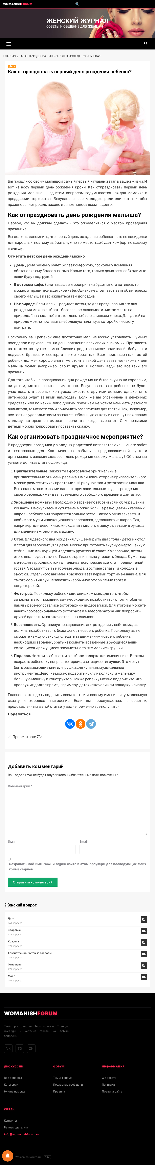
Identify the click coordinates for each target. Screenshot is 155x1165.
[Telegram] (91, 724)
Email (84, 841)
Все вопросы (13, 1077)
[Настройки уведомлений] (7, 1156)
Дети (12, 66)
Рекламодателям (16, 1127)
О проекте (109, 1077)
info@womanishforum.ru (21, 1134)
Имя (11, 841)
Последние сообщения (68, 1084)
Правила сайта (112, 1091)
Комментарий (20, 786)
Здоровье (14, 930)
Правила (59, 1091)
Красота (13, 941)
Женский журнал (77, 21)
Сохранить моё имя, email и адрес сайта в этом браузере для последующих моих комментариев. (77, 866)
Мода (11, 976)
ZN (31, 1048)
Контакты (10, 1120)
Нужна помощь (14, 1091)
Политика (108, 1084)
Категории (11, 1084)
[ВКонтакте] (70, 724)
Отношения (15, 964)
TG (20, 1048)
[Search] (145, 43)
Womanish (17, 4)
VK (8, 1048)
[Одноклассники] (80, 724)
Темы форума (62, 1077)
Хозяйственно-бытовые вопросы (29, 953)
